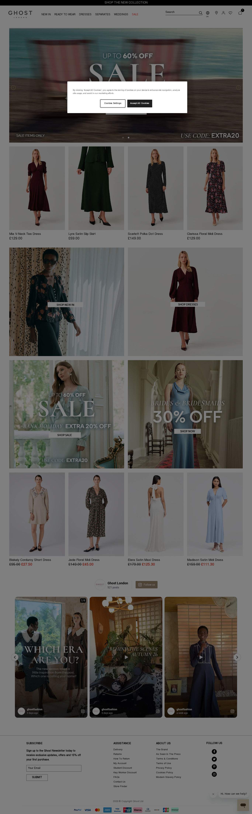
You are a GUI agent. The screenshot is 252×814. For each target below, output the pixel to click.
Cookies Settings (112, 103)
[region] (127, 97)
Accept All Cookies (139, 103)
